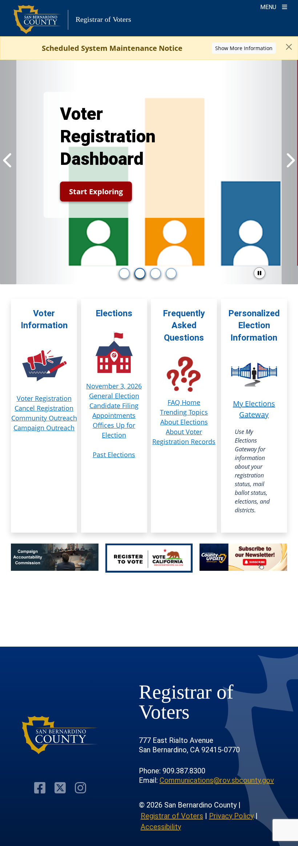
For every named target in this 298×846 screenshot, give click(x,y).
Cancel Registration (44, 408)
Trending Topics (184, 412)
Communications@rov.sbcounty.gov (217, 780)
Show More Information (244, 48)
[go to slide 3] (155, 273)
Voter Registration (44, 398)
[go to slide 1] (124, 273)
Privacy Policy (231, 816)
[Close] (289, 47)
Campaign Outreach (43, 427)
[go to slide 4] (171, 273)
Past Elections (114, 454)
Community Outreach (44, 418)
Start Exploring (96, 191)
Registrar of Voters (172, 816)
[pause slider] (259, 273)
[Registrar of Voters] (60, 735)
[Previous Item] (8, 160)
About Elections (184, 422)
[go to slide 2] (139, 273)
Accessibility (161, 826)
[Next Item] (290, 160)
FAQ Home (184, 402)
